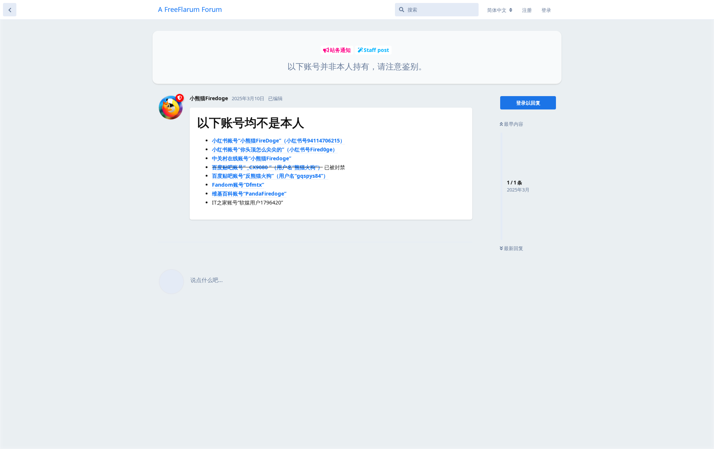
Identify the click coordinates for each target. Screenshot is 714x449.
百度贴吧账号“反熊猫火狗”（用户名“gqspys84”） (270, 175)
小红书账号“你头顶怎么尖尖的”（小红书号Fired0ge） (275, 149)
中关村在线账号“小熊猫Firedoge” (251, 158)
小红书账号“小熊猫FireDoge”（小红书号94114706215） (278, 140)
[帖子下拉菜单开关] (465, 228)
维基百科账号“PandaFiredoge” (249, 193)
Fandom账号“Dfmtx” (238, 184)
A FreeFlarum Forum (190, 9)
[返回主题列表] (9, 9)
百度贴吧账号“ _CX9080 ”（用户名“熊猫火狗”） (267, 167)
